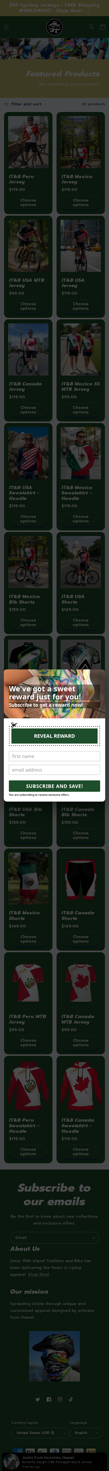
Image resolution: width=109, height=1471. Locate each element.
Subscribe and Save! (54, 786)
